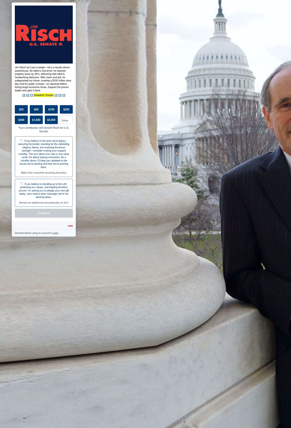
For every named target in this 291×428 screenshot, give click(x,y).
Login (55, 232)
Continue (44, 213)
